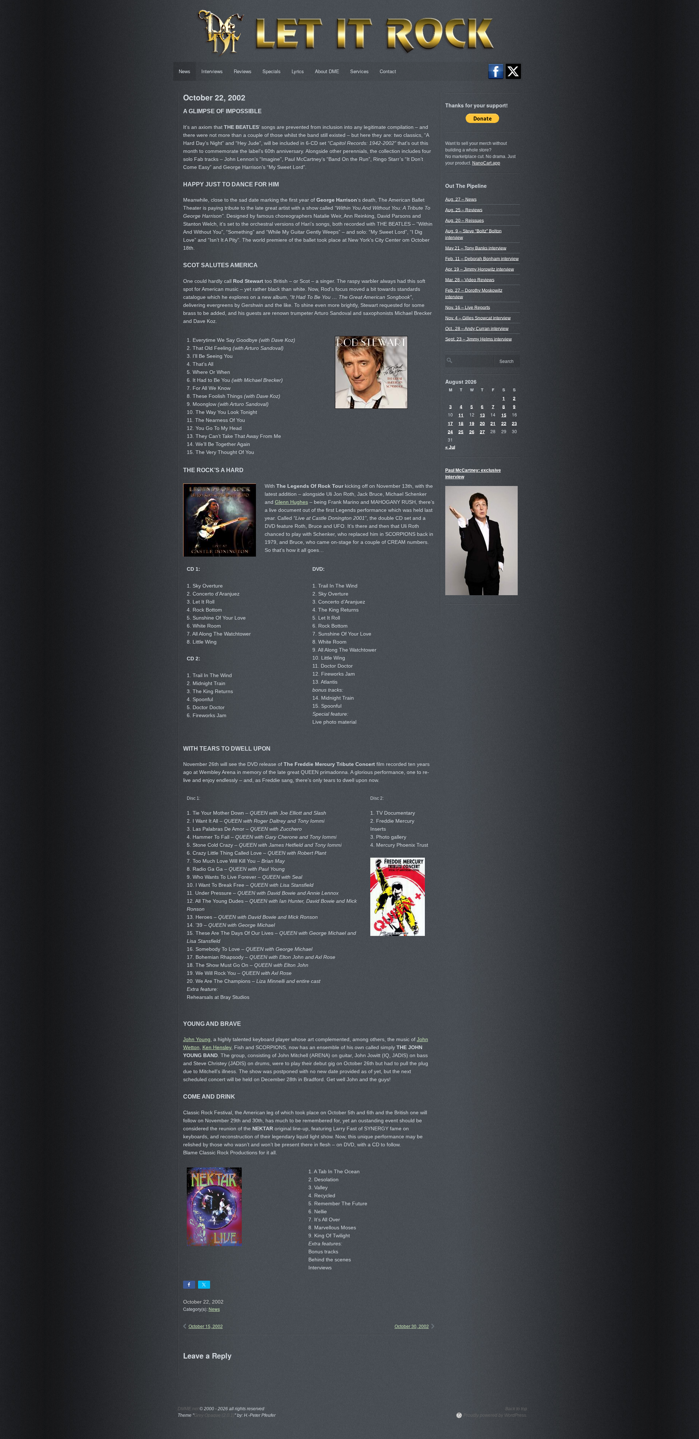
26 (471, 431)
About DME (327, 71)
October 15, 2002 (206, 1326)
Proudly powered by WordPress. (495, 1415)
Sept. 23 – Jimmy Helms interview (478, 338)
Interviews (212, 71)
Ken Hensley (216, 1047)
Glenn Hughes (291, 502)
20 (482, 423)
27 (482, 431)
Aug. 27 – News (461, 199)
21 (492, 423)
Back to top (516, 1408)
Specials (271, 71)
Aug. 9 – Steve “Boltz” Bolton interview (473, 234)
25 (460, 431)
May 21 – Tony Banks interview (475, 247)
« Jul (450, 447)
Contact (388, 71)
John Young (196, 1039)
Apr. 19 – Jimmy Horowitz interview (479, 269)
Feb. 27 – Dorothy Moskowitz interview (473, 293)
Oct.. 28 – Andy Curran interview (477, 328)
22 (503, 423)
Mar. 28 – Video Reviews (469, 279)
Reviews (243, 71)
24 (450, 431)
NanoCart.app (486, 163)
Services (359, 71)
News (184, 71)
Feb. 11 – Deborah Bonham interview (482, 258)
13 (482, 414)
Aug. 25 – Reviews (463, 209)
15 (503, 414)
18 (460, 423)
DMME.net (188, 1408)
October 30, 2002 (412, 1326)
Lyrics (298, 71)
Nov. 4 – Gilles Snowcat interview (478, 317)
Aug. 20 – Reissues (464, 220)
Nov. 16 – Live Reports (467, 307)
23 (514, 423)
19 (471, 423)
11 (460, 414)
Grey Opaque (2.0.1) (214, 1415)
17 (450, 423)
